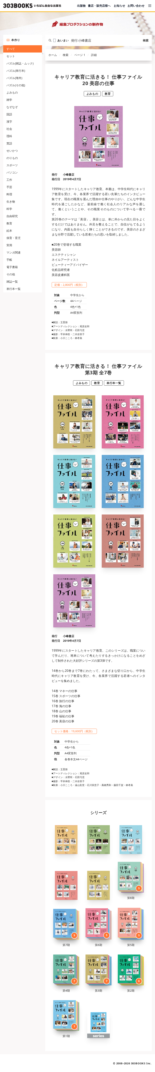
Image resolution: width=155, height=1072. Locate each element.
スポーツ (12, 165)
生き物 (10, 201)
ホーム (52, 55)
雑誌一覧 (12, 281)
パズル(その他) (15, 85)
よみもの (12, 92)
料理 (9, 194)
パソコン (12, 172)
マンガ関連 (13, 252)
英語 (9, 143)
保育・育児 (13, 238)
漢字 (9, 121)
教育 (9, 223)
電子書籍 (12, 267)
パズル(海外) (14, 78)
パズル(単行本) (15, 71)
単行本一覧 (13, 289)
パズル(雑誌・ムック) (20, 63)
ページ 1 (79, 55)
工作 (9, 180)
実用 (9, 245)
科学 (9, 209)
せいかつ (12, 151)
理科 (9, 136)
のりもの (12, 158)
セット (10, 56)
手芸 (9, 187)
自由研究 (12, 216)
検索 (146, 40)
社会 (9, 129)
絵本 (9, 230)
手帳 (9, 260)
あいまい (63, 40)
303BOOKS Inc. (141, 1063)
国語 (9, 114)
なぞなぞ (12, 107)
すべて (10, 49)
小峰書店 (68, 174)
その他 (10, 274)
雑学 (9, 100)
